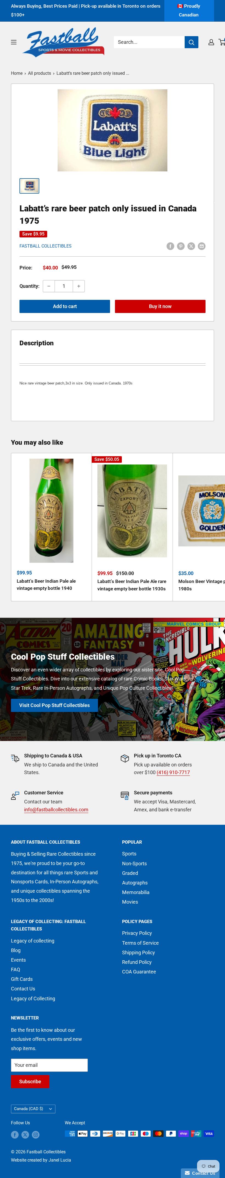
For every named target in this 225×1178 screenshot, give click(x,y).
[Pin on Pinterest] (181, 245)
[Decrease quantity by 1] (49, 286)
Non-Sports (134, 863)
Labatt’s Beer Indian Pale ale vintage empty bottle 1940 (46, 584)
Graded (130, 873)
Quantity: (29, 286)
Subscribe (30, 1081)
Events (18, 960)
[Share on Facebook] (170, 245)
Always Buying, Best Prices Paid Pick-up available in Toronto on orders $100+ (86, 10)
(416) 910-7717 (173, 772)
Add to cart (65, 306)
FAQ (15, 969)
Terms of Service (140, 943)
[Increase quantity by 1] (79, 286)
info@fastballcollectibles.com (56, 809)
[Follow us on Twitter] (25, 1134)
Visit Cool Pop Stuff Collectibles (54, 705)
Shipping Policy (138, 952)
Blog (16, 950)
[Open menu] (13, 42)
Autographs (135, 883)
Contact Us (23, 989)
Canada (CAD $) (28, 1108)
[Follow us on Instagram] (36, 1134)
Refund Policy (137, 962)
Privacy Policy (137, 933)
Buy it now (160, 306)
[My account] (211, 42)
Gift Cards (22, 979)
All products (39, 73)
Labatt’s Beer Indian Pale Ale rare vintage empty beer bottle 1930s (131, 585)
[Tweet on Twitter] (191, 245)
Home (16, 73)
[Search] (191, 42)
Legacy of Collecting (33, 998)
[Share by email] (202, 245)
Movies (130, 902)
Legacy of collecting (32, 941)
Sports (129, 854)
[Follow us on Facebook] (15, 1134)
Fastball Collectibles (45, 246)
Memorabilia (136, 892)
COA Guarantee (139, 972)
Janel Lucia (60, 1160)
